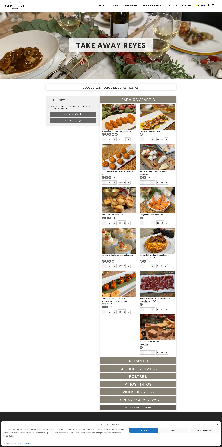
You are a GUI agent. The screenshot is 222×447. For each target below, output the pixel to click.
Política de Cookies (9, 443)
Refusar (174, 430)
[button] (217, 424)
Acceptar (144, 430)
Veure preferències (204, 430)
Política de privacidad (23, 443)
